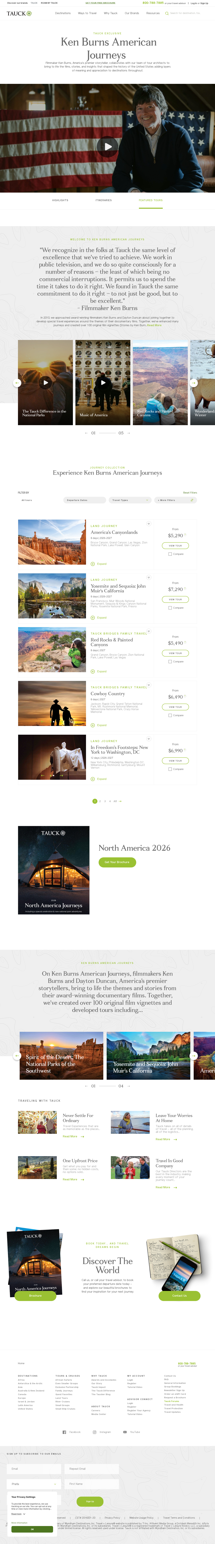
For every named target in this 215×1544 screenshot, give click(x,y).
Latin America (25, 1406)
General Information (175, 1383)
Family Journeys (64, 1391)
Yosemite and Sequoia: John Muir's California (118, 588)
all (115, 801)
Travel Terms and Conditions (179, 1518)
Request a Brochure (175, 1398)
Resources (153, 13)
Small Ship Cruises (65, 1409)
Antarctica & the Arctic (30, 1384)
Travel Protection (173, 1409)
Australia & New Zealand (31, 1391)
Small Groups (62, 1406)
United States (25, 1409)
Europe (22, 1398)
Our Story (96, 1384)
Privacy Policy (112, 1518)
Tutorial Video (134, 1387)
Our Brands (132, 13)
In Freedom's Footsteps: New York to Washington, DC (119, 749)
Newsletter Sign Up (174, 1391)
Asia (20, 1387)
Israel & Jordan (26, 1402)
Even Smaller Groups (66, 1384)
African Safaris (63, 1380)
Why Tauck (110, 13)
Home (21, 1363)
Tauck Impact (98, 1387)
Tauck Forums (171, 1401)
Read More (70, 1136)
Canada (22, 1395)
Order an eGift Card (175, 1394)
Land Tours (61, 1398)
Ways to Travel (87, 13)
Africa (21, 1380)
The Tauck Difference (103, 1391)
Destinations (63, 13)
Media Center (98, 1414)
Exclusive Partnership (66, 1387)
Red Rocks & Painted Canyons (112, 642)
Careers (95, 1411)
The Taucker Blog (100, 1395)
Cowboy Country (108, 694)
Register (131, 1384)
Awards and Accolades (103, 1380)
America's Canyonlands (114, 532)
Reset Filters (190, 493)
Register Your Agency (138, 1411)
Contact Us (170, 1376)
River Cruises (62, 1402)
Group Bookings (172, 1387)
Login (130, 1380)
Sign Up (204, 4)
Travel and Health (173, 1405)
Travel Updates (172, 1412)
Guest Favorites (63, 1395)
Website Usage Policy (141, 1518)
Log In (194, 4)
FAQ (166, 1380)
